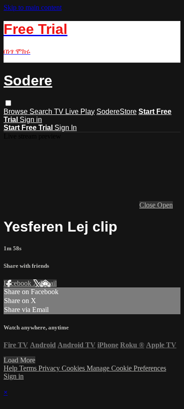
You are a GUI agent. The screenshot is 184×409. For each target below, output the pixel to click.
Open (165, 205)
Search (41, 111)
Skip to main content (33, 7)
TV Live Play (74, 111)
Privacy (50, 368)
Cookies (74, 368)
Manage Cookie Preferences (126, 368)
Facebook (18, 283)
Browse (16, 111)
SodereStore (116, 111)
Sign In (65, 127)
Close (148, 205)
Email (48, 283)
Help (11, 368)
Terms (28, 368)
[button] (8, 103)
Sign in (31, 119)
